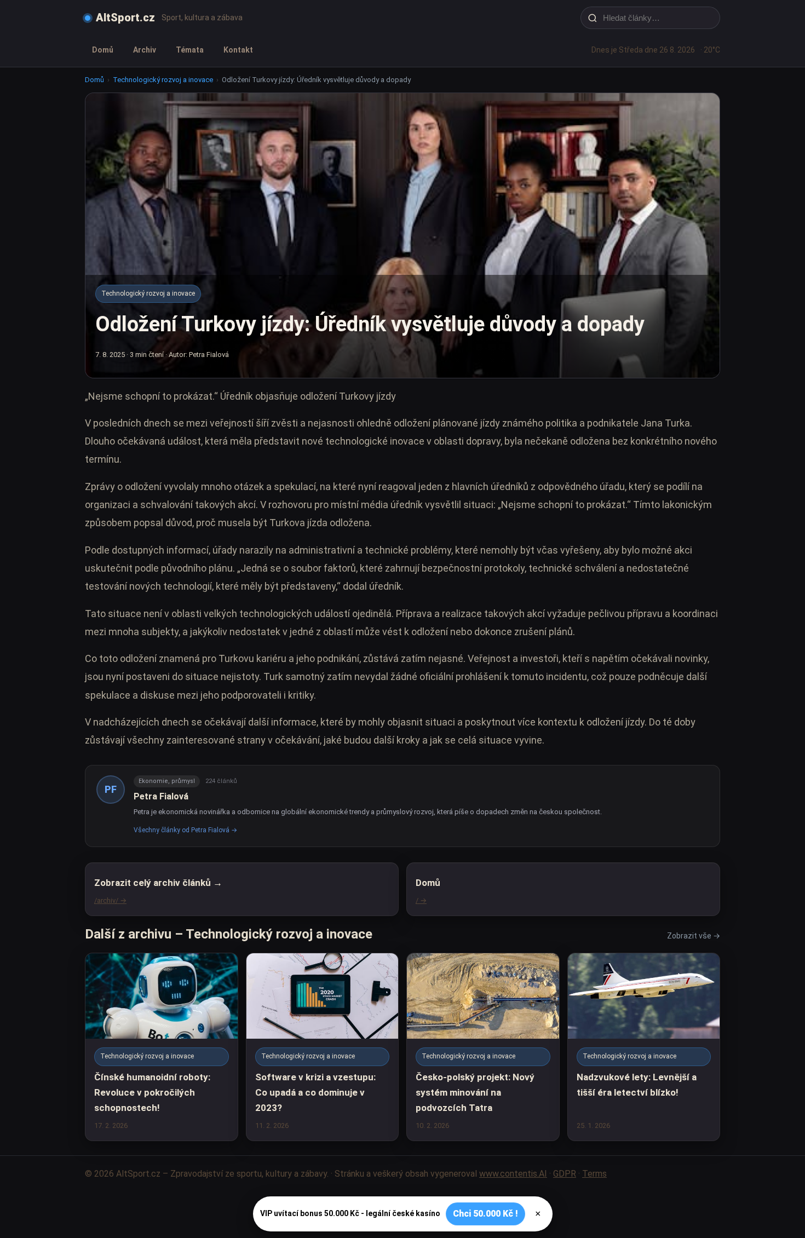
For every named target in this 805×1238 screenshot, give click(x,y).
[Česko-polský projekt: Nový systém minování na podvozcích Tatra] (483, 1046)
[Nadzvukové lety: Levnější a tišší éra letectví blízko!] (644, 1046)
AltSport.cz (125, 17)
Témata (190, 49)
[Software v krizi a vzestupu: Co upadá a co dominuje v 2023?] (322, 1046)
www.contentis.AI (513, 1173)
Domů (102, 49)
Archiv (144, 49)
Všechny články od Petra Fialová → (185, 830)
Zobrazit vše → (693, 935)
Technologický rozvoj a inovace (163, 80)
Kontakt (238, 49)
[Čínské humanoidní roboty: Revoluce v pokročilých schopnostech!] (161, 1046)
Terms (594, 1173)
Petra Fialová (161, 796)
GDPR (564, 1173)
